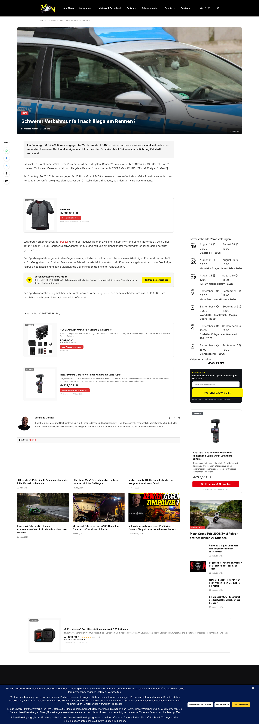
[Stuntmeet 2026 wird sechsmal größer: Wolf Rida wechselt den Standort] (198, 601)
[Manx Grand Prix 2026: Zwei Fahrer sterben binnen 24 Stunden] (216, 514)
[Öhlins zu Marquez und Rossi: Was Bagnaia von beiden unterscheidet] (198, 549)
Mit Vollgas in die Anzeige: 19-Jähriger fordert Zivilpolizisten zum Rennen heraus (152, 528)
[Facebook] (7, 158)
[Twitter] (7, 166)
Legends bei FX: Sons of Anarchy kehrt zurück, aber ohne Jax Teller (225, 566)
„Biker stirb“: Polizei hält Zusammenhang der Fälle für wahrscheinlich (42, 482)
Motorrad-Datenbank (110, 8)
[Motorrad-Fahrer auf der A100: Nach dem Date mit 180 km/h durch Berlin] (98, 507)
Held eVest (65, 209)
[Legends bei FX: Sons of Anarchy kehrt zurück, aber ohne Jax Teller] (198, 566)
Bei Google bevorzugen (156, 280)
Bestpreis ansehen (70, 218)
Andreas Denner (31, 129)
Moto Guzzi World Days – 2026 (218, 299)
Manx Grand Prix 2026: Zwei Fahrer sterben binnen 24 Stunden (214, 536)
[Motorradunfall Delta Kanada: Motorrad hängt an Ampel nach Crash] (154, 461)
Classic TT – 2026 (210, 252)
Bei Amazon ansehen (74, 639)
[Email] (7, 181)
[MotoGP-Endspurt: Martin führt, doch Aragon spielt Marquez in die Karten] (198, 583)
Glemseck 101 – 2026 (212, 353)
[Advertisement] (212, 186)
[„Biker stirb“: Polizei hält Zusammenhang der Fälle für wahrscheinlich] (43, 461)
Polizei (64, 241)
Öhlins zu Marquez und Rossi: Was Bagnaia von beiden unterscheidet (223, 548)
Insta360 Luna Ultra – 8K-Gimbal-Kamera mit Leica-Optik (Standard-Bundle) (213, 455)
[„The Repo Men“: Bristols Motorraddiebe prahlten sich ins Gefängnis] (98, 461)
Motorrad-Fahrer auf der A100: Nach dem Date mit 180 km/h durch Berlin (96, 528)
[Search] (218, 8)
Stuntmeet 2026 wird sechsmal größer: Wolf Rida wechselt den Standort (224, 600)
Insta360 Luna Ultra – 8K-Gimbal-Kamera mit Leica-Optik (90, 374)
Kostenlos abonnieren (217, 393)
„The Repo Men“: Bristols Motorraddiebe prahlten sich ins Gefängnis (95, 482)
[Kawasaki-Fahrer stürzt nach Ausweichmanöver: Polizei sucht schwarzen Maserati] (43, 507)
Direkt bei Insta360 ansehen (74, 390)
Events (168, 8)
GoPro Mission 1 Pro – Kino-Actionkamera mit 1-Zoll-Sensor (96, 629)
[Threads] (7, 174)
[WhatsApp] (7, 151)
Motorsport (197, 528)
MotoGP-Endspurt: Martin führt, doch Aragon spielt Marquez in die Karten (225, 583)
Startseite (43, 20)
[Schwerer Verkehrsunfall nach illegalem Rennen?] (129, 80)
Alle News (68, 8)
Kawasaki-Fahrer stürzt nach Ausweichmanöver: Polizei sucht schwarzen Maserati (42, 529)
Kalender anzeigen (201, 359)
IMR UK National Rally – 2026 (216, 283)
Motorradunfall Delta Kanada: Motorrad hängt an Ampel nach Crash (150, 482)
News (24, 113)
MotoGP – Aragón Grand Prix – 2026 (221, 268)
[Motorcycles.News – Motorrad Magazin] (48, 8)
